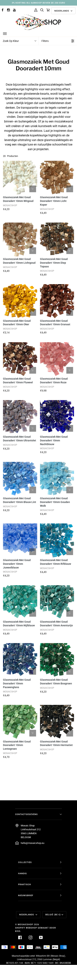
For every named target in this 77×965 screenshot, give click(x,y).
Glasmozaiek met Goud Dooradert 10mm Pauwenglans (17, 683)
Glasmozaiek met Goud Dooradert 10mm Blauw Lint (19, 500)
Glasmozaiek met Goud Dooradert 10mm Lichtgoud (19, 261)
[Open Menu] (8, 34)
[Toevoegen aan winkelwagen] (32, 189)
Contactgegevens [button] (26, 814)
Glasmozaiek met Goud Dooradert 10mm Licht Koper (54, 201)
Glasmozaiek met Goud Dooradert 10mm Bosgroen (56, 681)
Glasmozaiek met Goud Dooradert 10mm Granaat (55, 322)
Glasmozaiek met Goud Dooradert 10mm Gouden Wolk (55, 502)
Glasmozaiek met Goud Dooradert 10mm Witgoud (18, 199)
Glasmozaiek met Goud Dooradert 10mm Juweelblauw (17, 564)
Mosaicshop (25, 924)
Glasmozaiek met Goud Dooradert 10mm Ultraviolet (19, 438)
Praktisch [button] (24, 884)
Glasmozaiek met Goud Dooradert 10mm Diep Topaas (54, 263)
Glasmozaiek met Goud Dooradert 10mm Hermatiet (56, 743)
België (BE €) (53, 914)
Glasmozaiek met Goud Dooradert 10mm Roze (54, 380)
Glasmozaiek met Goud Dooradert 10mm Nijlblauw (19, 623)
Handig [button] (22, 873)
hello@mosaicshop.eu (32, 843)
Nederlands (62, 10)
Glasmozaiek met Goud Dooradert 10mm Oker (17, 322)
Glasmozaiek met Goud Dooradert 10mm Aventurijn (56, 623)
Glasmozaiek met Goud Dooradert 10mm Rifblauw (55, 562)
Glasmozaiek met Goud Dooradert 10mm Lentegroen (17, 745)
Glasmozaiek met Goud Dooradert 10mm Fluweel (18, 380)
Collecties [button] (25, 862)
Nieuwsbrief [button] (25, 895)
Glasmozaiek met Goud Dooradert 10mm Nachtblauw (54, 440)
